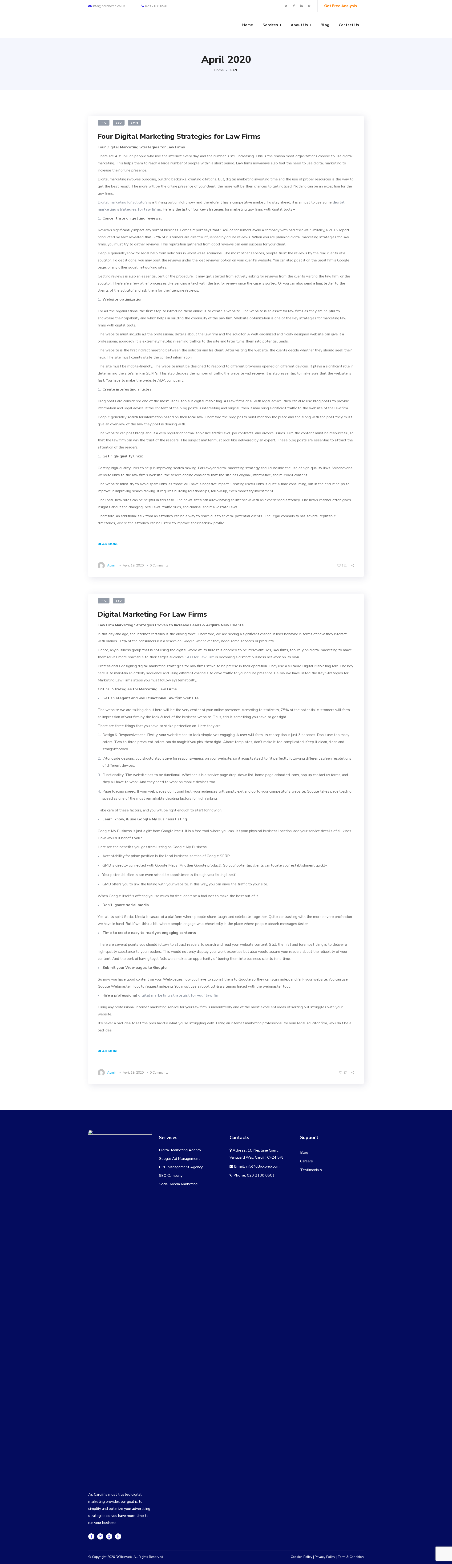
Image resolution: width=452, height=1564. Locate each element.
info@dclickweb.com (262, 1166)
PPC (104, 123)
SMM (134, 123)
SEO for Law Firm (200, 657)
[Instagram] (109, 1536)
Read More (108, 544)
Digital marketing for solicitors (123, 202)
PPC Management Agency (181, 1167)
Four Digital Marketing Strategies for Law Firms (179, 136)
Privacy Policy (325, 1557)
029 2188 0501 (156, 6)
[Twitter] (100, 1536)
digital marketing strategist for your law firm (179, 995)
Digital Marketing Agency (180, 1150)
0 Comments (159, 565)
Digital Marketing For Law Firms (152, 614)
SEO (119, 123)
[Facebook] (91, 1536)
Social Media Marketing (178, 1184)
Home (219, 70)
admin (112, 565)
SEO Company (170, 1175)
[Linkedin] (118, 1536)
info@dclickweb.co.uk (108, 6)
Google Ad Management (179, 1158)
